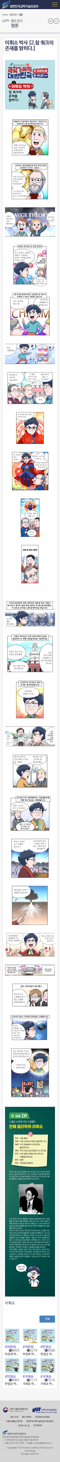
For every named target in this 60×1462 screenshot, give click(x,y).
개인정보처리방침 (42, 1417)
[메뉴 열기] (55, 4)
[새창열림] (15, 1410)
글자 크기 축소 (56, 21)
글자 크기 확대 (50, 21)
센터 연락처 (26, 1417)
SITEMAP (37, 1426)
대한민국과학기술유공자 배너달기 (40, 1421)
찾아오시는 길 (24, 1426)
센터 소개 (14, 1417)
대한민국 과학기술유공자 (20, 4)
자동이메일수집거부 (14, 1421)
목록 (47, 1319)
